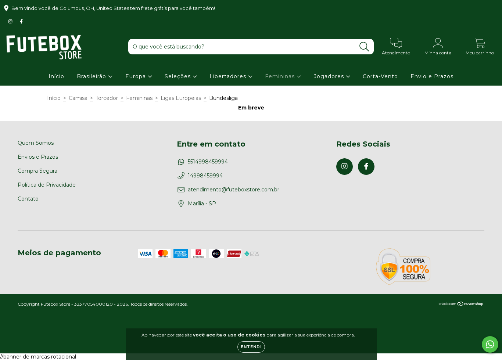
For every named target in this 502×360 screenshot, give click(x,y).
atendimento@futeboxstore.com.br (233, 189)
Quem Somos (36, 143)
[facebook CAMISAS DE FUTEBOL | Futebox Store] (21, 21)
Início (56, 76)
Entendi (251, 347)
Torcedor (107, 98)
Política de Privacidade (47, 184)
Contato (28, 198)
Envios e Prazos (38, 157)
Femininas (281, 76)
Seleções (179, 76)
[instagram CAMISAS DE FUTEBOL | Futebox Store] (11, 21)
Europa (136, 76)
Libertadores (228, 76)
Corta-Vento (380, 76)
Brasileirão (92, 76)
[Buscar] (364, 46)
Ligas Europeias (181, 98)
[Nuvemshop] (461, 304)
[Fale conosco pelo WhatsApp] (490, 344)
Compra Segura (37, 171)
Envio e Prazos (431, 76)
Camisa (78, 98)
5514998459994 (208, 161)
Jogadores (330, 76)
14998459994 (205, 175)
